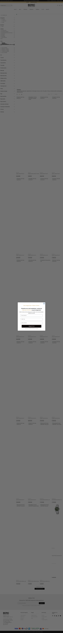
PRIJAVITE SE (31, 326)
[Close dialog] (44, 303)
